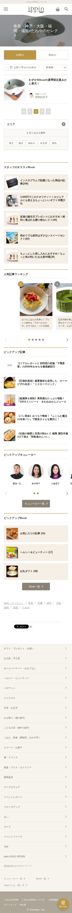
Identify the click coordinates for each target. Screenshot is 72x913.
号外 (6, 846)
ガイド (7, 826)
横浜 (21, 143)
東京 (11, 143)
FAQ (21, 905)
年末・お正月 (11, 708)
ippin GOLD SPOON (14, 856)
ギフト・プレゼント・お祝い (19, 648)
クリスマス (9, 698)
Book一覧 (41, 878)
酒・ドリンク (11, 757)
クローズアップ (12, 807)
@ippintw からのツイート (18, 865)
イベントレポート (13, 797)
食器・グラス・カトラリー (17, 767)
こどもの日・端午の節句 (16, 727)
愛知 (54, 143)
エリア (11, 124)
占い (6, 817)
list (31, 626)
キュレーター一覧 (13, 878)
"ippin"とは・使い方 (14, 885)
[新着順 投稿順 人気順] (56, 67)
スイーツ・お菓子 (13, 747)
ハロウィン (9, 688)
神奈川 (31, 143)
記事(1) (20, 55)
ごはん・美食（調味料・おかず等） (22, 737)
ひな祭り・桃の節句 (14, 718)
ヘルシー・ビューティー (16, 678)
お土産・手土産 (12, 658)
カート (57, 9)
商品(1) (52, 55)
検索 (66, 9)
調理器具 (8, 777)
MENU (6, 9)
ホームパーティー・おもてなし (20, 668)
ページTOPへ (36, 617)
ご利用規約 (53, 900)
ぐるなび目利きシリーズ (33, 900)
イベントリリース (13, 836)
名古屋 (43, 143)
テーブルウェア (12, 787)
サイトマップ (10, 905)
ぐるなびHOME (11, 900)
